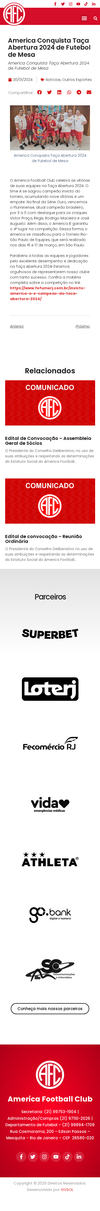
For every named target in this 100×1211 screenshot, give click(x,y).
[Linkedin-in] (93, 4)
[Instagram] (70, 4)
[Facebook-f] (55, 4)
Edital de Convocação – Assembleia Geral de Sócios (48, 441)
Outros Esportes (77, 79)
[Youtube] (78, 4)
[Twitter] (63, 4)
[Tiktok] (86, 4)
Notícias (53, 79)
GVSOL (67, 1189)
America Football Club (50, 1099)
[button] (84, 18)
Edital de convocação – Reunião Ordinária (43, 539)
